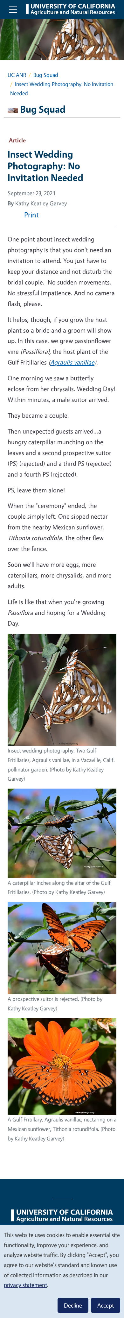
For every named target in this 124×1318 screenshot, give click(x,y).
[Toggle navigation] (13, 9)
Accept (105, 1305)
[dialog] (62, 1271)
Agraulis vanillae (72, 362)
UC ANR (17, 75)
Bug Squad (45, 75)
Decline (73, 1305)
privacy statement (25, 1285)
